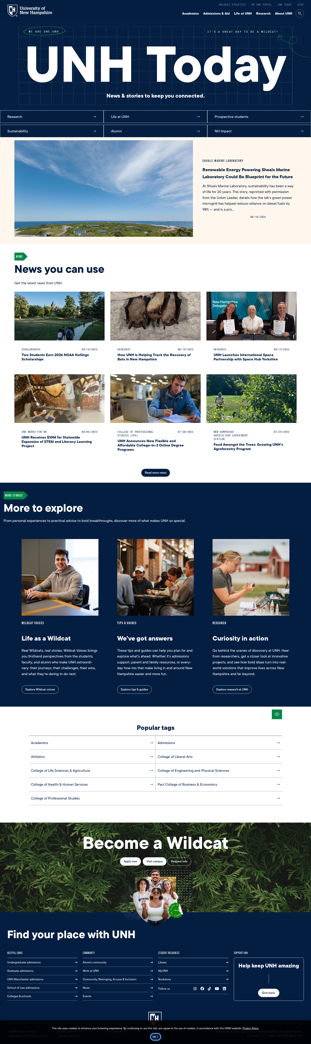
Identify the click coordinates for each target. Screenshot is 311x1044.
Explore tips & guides (134, 689)
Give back (269, 993)
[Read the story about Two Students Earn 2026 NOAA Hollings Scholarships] (59, 316)
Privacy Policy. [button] (250, 1028)
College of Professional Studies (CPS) (136, 433)
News (86, 988)
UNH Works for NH (34, 432)
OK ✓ (156, 1037)
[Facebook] (203, 988)
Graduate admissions (20, 971)
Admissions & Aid (216, 13)
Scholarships (31, 349)
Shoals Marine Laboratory (223, 161)
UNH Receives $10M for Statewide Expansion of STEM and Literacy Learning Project (57, 441)
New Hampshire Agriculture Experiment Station (231, 435)
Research (263, 13)
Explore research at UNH (232, 689)
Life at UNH (243, 13)
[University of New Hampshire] (33, 11)
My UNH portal (262, 4)
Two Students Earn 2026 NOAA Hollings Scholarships (55, 357)
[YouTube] (217, 988)
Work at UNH (91, 971)
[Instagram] (196, 988)
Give (301, 4)
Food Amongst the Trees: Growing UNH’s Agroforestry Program (248, 447)
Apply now (130, 861)
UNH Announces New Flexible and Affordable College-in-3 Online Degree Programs (151, 445)
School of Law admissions (23, 988)
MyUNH (163, 971)
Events (87, 996)
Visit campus (155, 861)
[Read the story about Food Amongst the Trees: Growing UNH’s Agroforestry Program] (251, 398)
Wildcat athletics (232, 4)
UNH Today (285, 4)
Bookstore (164, 979)
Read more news (155, 473)
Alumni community (95, 962)
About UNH (283, 13)
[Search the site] (300, 13)
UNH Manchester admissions (25, 979)
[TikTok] (210, 988)
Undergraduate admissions (24, 962)
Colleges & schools (19, 996)
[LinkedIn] (225, 988)
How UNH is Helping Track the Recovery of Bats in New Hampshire (154, 357)
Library (162, 962)
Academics (190, 13)
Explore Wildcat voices (40, 689)
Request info (179, 861)
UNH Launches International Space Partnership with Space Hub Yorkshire (246, 357)
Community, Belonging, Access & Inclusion (109, 979)
